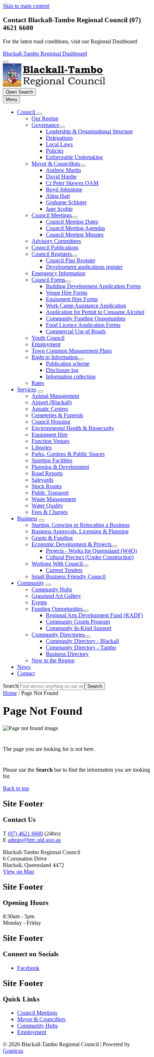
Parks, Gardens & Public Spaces (68, 454)
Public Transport (50, 493)
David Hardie (61, 176)
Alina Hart (58, 196)
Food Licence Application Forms (83, 325)
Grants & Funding (52, 538)
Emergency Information (58, 273)
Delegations (59, 138)
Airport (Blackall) (52, 402)
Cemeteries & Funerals (57, 415)
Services (26, 389)
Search (10, 686)
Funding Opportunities (57, 609)
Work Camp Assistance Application (86, 306)
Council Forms (48, 280)
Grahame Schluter (66, 202)
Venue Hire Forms (66, 293)
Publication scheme (68, 364)
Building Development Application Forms (93, 286)
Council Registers (52, 254)
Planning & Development (60, 467)
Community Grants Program (78, 622)
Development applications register (84, 267)
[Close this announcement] (6, 62)
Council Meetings (52, 215)
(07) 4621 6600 (25, 833)
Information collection (71, 376)
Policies (54, 151)
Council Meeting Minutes (75, 235)
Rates (38, 383)
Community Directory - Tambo (81, 647)
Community (30, 583)
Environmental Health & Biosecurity (73, 428)
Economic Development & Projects (71, 544)
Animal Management (55, 396)
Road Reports (47, 473)
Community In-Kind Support (78, 628)
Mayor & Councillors (56, 164)
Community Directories (58, 635)
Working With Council (57, 564)
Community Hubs (52, 589)
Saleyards (42, 480)
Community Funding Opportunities (85, 318)
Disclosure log (62, 370)
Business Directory (67, 654)
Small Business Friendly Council (69, 576)
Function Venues (50, 441)
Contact (26, 673)
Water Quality (47, 506)
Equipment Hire (50, 435)
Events (39, 602)
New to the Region (53, 660)
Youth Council (48, 338)
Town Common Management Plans (72, 351)
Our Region (45, 118)
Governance (45, 125)
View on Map (18, 871)
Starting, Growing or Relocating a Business (81, 525)
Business (27, 518)
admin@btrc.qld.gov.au (34, 840)
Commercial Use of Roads (76, 331)
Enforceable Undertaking (74, 157)
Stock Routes (47, 486)
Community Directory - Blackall (82, 641)
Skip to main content (26, 6)
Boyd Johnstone (64, 189)
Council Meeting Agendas (75, 228)
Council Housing (51, 422)
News (23, 667)
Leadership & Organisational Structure (89, 131)
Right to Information (55, 357)
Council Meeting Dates (72, 222)
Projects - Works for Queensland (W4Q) (91, 551)
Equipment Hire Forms (72, 299)
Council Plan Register (70, 260)
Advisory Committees (56, 241)
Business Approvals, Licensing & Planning (80, 531)
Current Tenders (64, 570)
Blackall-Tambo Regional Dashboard (45, 54)
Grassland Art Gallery (56, 596)
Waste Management (54, 499)
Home (10, 693)
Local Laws (59, 144)
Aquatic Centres (50, 409)
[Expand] (39, 114)
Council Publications (55, 247)
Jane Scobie (59, 209)
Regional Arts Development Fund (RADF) (94, 615)
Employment (46, 344)
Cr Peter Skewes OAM (72, 183)
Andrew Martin (63, 170)
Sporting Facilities (52, 460)
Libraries (42, 447)
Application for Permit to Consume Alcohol (95, 312)
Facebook (28, 968)
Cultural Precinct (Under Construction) (90, 557)
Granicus (13, 1051)
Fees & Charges (50, 512)
